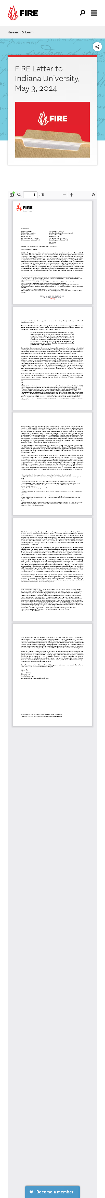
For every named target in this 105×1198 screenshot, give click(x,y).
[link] (24, 13)
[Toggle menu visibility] (94, 12)
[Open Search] (83, 13)
